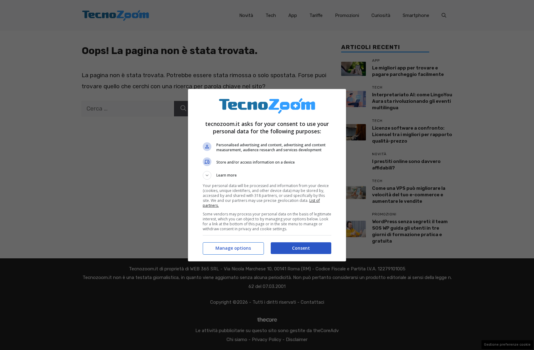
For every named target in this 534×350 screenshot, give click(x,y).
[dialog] (267, 175)
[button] (267, 175)
